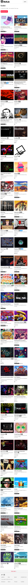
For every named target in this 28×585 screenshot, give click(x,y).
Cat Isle (15, 489)
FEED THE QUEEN (18, 470)
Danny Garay (3, 196)
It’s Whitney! (16, 342)
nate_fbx (15, 175)
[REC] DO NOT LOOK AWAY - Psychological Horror (20, 82)
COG (2, 470)
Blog (15, 577)
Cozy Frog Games (4, 342)
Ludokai (15, 287)
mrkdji (2, 564)
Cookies (22, 581)
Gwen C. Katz (16, 214)
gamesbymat (16, 565)
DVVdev (15, 306)
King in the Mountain (18, 508)
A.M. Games (3, 140)
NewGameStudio (3, 547)
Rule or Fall (3, 230)
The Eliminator (4, 138)
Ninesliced (16, 361)
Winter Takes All (4, 526)
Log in (25, 1)
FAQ (9, 577)
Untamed (16, 563)
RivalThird (16, 324)
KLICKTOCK (3, 287)
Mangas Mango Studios (5, 453)
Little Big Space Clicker (5, 26)
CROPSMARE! (4, 563)
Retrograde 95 (3, 508)
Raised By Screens (4, 380)
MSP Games (16, 418)
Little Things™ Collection (6, 285)
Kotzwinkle (16, 547)
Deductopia (16, 212)
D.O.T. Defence (17, 377)
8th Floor (16, 230)
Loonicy (15, 398)
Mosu (2, 398)
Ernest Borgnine (3, 123)
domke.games (16, 491)
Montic (15, 358)
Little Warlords (17, 526)
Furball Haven (17, 434)
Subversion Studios (17, 269)
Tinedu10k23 (16, 103)
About (2, 577)
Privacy (15, 581)
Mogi (1, 306)
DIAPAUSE (3, 101)
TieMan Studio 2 (17, 65)
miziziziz (2, 435)
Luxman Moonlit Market (6, 303)
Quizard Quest (4, 340)
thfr (7, 8)
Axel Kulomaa (3, 324)
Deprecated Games (17, 529)
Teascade (15, 140)
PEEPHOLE (16, 63)
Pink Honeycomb (4, 417)
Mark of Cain (3, 451)
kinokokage (16, 454)
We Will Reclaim (17, 26)
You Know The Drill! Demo (19, 285)
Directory (3, 581)
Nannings (2, 529)
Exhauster (3, 414)
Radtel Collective (3, 176)
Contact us (23, 577)
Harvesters (16, 192)
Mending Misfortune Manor (20, 340)
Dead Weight (3, 545)
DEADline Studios (4, 473)
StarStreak (2, 103)
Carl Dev (2, 85)
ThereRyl (2, 250)
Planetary (16, 248)
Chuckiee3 (16, 195)
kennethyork (16, 47)
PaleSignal (16, 232)
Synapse (2, 45)
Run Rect (16, 156)
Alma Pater (3, 212)
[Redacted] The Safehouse (6, 489)
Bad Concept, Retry (4, 232)
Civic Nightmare (4, 63)
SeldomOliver (16, 251)
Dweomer (16, 510)
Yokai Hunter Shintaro (18, 322)
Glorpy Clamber (4, 322)
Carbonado (16, 29)
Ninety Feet (16, 45)
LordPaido (2, 214)
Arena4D (2, 156)
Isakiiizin (15, 157)
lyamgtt (2, 29)
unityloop (2, 65)
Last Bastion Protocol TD (6, 358)
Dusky (2, 269)
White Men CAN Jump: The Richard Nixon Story (6, 120)
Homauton (3, 434)
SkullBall (16, 138)
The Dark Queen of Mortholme (7, 396)
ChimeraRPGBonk (4, 267)
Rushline (16, 101)
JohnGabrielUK (3, 510)
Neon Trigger (3, 248)
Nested (15, 173)
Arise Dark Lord (17, 267)
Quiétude (16, 473)
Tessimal (2, 158)
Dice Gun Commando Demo (20, 396)
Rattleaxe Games (17, 379)
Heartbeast (2, 492)
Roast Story (16, 119)
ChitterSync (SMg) (17, 436)
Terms (9, 581)
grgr (1, 361)
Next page (13, 571)
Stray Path (16, 303)
